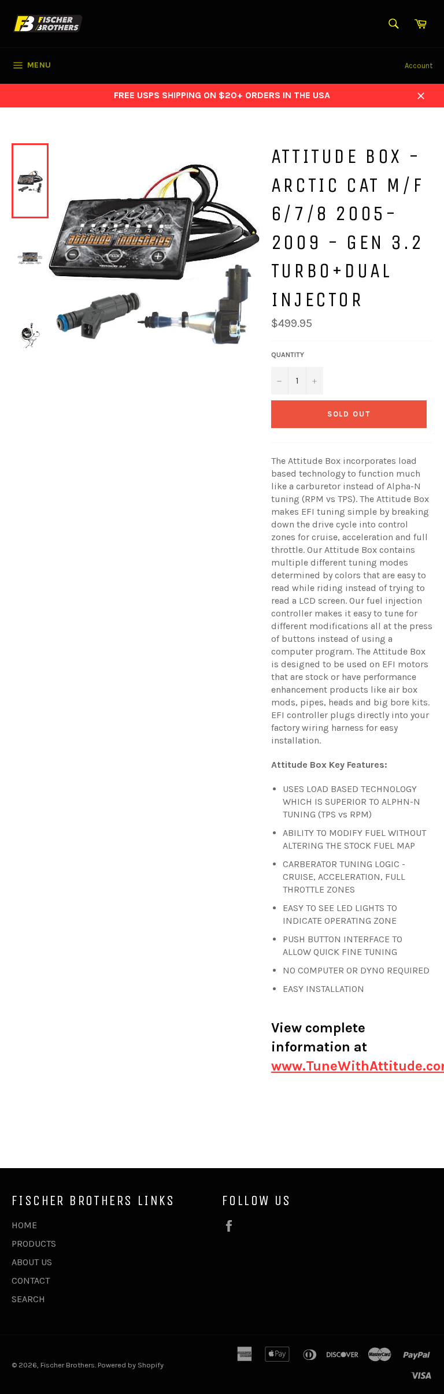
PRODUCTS (34, 1243)
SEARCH (28, 1298)
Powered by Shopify (131, 1364)
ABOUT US (32, 1262)
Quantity (287, 355)
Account (418, 65)
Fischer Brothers (67, 1364)
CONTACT (31, 1280)
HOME (24, 1225)
